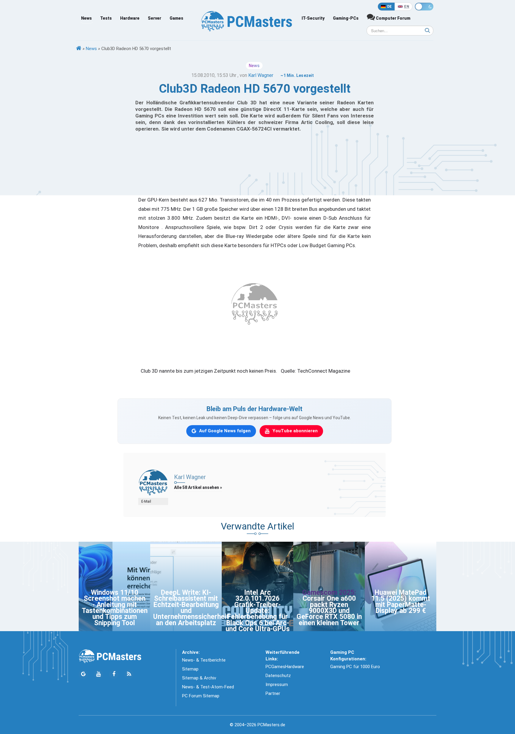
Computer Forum (392, 18)
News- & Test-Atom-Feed (208, 687)
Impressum (277, 684)
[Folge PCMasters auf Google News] (83, 674)
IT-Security (313, 18)
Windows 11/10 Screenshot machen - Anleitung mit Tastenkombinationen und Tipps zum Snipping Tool (115, 608)
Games (176, 18)
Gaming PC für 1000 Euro (355, 666)
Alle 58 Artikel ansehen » (198, 487)
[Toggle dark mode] (424, 6)
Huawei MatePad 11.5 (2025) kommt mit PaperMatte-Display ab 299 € (400, 602)
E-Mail (146, 501)
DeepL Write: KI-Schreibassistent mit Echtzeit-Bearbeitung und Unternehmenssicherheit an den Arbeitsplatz (191, 608)
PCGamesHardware (285, 666)
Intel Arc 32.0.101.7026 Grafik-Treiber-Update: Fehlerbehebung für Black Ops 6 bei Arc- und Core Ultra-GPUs (258, 611)
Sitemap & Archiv (199, 678)
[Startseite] (78, 48)
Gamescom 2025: (329, 593)
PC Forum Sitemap (200, 696)
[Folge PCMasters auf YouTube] (98, 674)
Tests (106, 18)
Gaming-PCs (346, 18)
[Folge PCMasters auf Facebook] (113, 674)
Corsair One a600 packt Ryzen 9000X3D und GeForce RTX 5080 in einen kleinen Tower (329, 610)
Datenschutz (278, 675)
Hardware (129, 18)
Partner (273, 693)
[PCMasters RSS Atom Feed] (129, 674)
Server (154, 18)
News (86, 18)
